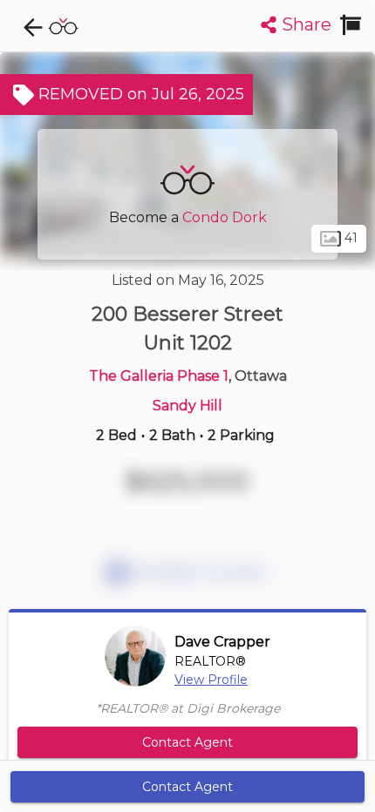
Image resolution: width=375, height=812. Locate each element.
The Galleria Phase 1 (158, 376)
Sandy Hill (187, 405)
